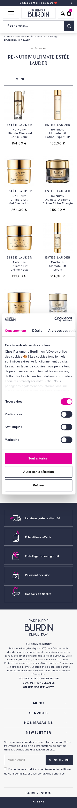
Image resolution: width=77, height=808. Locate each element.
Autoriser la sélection (38, 471)
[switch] (66, 414)
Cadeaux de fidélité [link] (38, 594)
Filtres (38, 802)
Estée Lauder (19, 125)
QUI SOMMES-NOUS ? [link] (38, 644)
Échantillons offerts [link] (38, 537)
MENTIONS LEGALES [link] (42, 682)
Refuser (38, 485)
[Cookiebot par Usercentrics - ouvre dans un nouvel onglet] (54, 319)
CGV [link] (25, 682)
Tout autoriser (39, 458)
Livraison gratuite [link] (42, 518)
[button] (11, 13)
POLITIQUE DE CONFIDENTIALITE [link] (39, 678)
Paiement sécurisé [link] (37, 575)
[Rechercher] (69, 26)
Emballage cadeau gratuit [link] (42, 556)
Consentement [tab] (15, 330)
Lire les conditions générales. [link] (46, 773)
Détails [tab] (37, 330)
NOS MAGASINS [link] (38, 723)
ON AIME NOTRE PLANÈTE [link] (38, 687)
